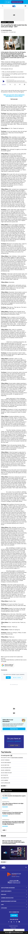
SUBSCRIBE (14, 915)
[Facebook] (8, 921)
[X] (14, 921)
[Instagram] (16, 921)
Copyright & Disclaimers (13, 925)
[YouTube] (19, 921)
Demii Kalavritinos (7, 30)
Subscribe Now (14, 728)
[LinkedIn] (11, 921)
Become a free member (17, 2)
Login (8, 2)
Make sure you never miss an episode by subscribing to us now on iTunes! (14, 95)
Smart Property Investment (17, 757)
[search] (26, 867)
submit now (14, 745)
